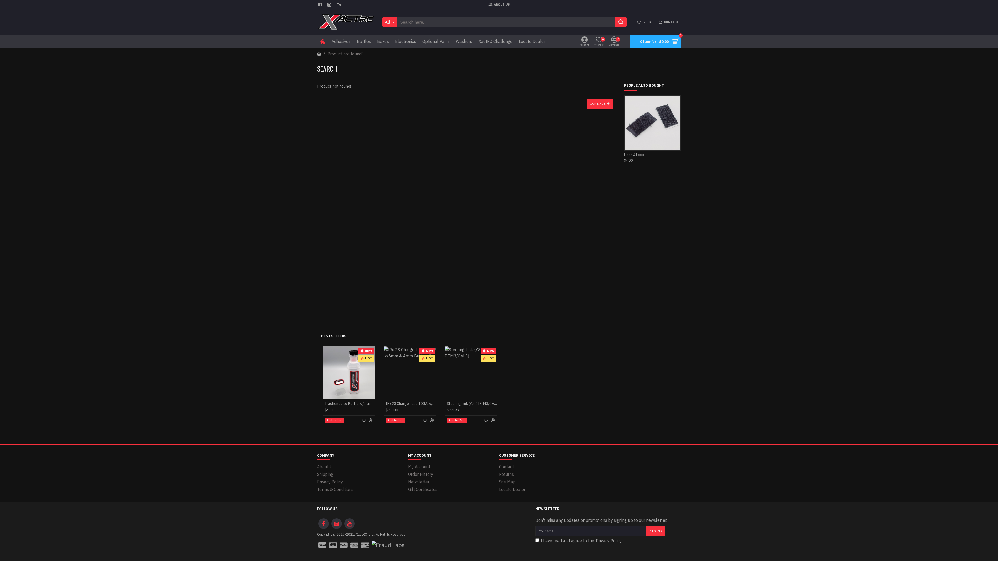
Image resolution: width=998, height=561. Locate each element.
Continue (598, 103)
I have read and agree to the (581, 540)
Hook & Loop (634, 155)
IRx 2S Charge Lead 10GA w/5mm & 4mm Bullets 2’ (411, 403)
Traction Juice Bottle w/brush (348, 403)
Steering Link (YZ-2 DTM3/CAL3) (472, 403)
